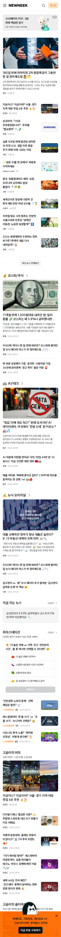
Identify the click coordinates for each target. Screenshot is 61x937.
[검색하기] (43, 5)
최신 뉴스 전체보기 (30, 263)
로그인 (53, 5)
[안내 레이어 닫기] (56, 915)
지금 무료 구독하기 (30, 930)
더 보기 (51, 603)
